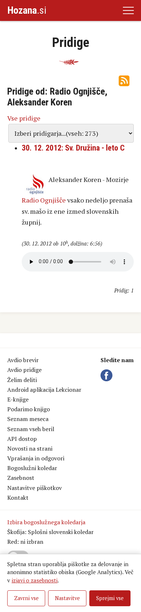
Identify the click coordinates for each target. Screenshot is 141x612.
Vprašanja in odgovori (35, 458)
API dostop (22, 439)
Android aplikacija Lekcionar (44, 390)
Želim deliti (22, 380)
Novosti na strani (29, 448)
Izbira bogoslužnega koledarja (46, 522)
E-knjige (18, 399)
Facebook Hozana (108, 375)
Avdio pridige (24, 370)
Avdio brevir (23, 360)
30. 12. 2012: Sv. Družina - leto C (73, 147)
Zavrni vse (26, 598)
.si (26, 10)
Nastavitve (67, 598)
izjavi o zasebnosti (34, 580)
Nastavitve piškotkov (34, 488)
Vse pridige (23, 118)
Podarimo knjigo (28, 409)
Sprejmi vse (110, 598)
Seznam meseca (27, 419)
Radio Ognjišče (44, 200)
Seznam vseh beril (30, 429)
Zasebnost (20, 478)
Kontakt (18, 498)
